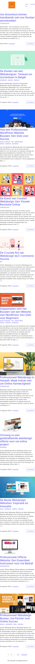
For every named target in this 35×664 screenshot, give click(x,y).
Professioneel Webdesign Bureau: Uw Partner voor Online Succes (15, 618)
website (10, 80)
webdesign (3, 80)
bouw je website (5, 141)
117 (18, 654)
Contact (32, 4)
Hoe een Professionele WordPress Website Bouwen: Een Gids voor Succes (14, 134)
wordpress (15, 143)
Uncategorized (4, 23)
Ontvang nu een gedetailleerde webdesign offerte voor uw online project (16, 440)
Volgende (24, 654)
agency (2, 624)
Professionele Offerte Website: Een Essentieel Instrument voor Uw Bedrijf (16, 560)
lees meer (30, 43)
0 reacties (12, 43)
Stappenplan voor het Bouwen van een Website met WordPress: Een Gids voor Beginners (15, 313)
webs (15, 624)
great (1, 509)
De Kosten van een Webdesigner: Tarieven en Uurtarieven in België (16, 74)
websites (16, 80)
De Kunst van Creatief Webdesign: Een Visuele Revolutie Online (15, 201)
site (12, 141)
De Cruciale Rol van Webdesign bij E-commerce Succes (17, 255)
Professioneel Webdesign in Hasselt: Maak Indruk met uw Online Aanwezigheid (17, 380)
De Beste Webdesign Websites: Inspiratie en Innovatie (14, 503)
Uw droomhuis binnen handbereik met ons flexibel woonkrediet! (17, 17)
